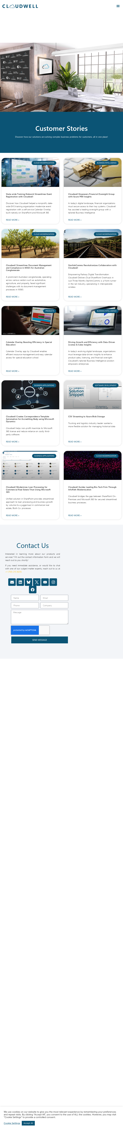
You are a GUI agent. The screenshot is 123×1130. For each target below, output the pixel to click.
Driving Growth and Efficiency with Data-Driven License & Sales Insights (91, 343)
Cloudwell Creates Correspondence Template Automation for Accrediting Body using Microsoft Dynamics (30, 419)
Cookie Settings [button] (12, 1123)
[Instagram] (53, 582)
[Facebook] (32, 589)
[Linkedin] (20, 582)
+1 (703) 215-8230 (13, 571)
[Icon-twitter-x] (36, 582)
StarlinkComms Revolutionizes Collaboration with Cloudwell (92, 266)
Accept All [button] (28, 1123)
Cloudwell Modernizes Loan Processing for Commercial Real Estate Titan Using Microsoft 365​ (28, 490)
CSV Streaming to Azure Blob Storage (86, 416)
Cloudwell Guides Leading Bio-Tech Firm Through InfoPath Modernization (92, 488)
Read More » (12, 220)
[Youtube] (45, 582)
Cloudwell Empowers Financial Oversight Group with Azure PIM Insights (91, 195)
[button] (118, 6)
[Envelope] (12, 582)
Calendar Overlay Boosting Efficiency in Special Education (29, 343)
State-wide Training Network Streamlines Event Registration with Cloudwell (29, 195)
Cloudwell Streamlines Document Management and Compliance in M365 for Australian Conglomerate (29, 268)
